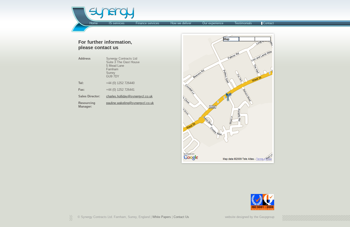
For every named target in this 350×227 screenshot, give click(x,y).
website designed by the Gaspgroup (249, 217)
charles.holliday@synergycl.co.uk (129, 96)
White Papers (161, 217)
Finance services (147, 23)
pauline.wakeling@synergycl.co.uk (130, 103)
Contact (268, 23)
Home (94, 23)
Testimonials (243, 23)
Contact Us (181, 217)
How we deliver (180, 23)
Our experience (212, 23)
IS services (117, 23)
